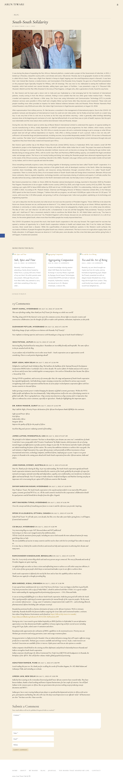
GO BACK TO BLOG (18, 294)
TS (29, 776)
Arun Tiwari (20, 26)
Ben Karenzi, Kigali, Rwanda (27, 583)
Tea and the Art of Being (94, 260)
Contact (96, 770)
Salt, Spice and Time (24, 260)
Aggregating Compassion (60, 260)
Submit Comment (20, 750)
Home (14, 770)
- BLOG (16, 15)
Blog (43, 770)
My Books (33, 770)
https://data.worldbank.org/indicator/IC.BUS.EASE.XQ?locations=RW (35, 617)
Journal (52, 770)
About (23, 770)
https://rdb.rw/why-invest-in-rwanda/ (63, 614)
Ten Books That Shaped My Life (74, 770)
